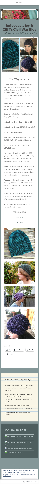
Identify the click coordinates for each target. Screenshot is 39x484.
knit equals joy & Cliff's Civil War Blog (19, 27)
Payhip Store (19, 452)
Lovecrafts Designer (25, 448)
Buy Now (19, 217)
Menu (21, 3)
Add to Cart (19, 222)
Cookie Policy (7, 476)
